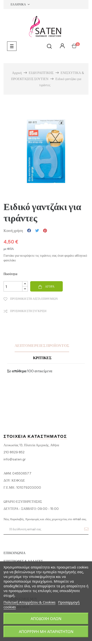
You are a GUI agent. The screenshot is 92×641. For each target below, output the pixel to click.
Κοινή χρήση (29, 230)
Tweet (37, 230)
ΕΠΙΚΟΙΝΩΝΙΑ (14, 553)
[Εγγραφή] (86, 529)
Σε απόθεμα (16, 371)
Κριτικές (42, 357)
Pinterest (45, 230)
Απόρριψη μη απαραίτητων (46, 631)
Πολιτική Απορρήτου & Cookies (29, 602)
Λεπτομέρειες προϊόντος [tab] (42, 345)
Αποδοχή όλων (46, 618)
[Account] (62, 46)
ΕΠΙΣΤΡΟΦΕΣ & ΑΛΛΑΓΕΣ (23, 561)
